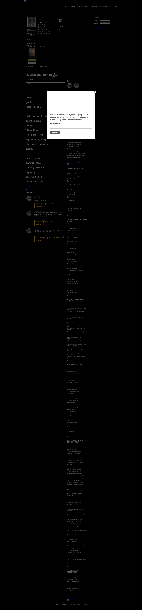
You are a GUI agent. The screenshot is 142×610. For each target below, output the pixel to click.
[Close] (94, 92)
